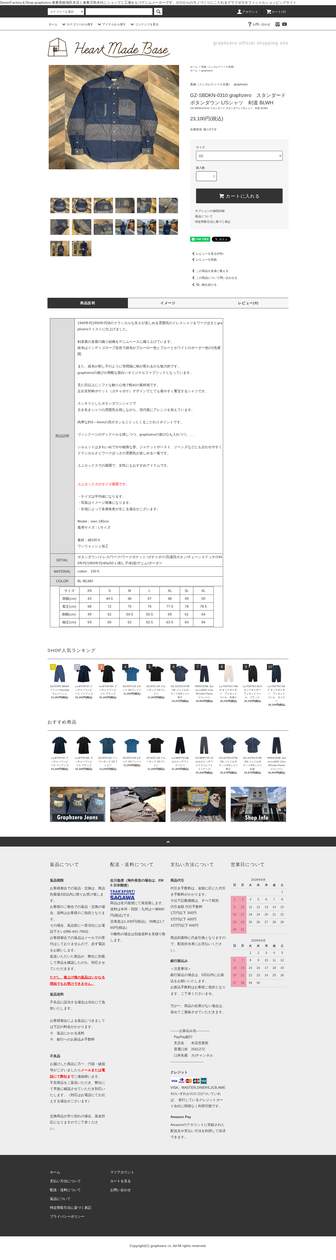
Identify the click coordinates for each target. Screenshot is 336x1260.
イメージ (168, 303)
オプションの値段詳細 (210, 211)
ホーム (53, 24)
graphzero (207, 70)
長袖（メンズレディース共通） (218, 66)
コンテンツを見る (147, 24)
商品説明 (87, 303)
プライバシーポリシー (67, 1216)
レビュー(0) (248, 303)
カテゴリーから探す (80, 24)
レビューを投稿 (206, 259)
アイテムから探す (114, 24)
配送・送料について (65, 1190)
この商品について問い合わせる (216, 278)
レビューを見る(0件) (209, 253)
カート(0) (279, 12)
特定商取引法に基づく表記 (212, 221)
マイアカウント (122, 1172)
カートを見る (120, 1181)
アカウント (250, 12)
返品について (204, 216)
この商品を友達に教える (212, 271)
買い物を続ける (206, 284)
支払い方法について (65, 1181)
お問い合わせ (261, 24)
